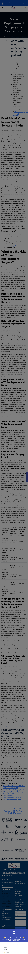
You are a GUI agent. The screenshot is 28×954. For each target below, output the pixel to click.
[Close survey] (26, 931)
